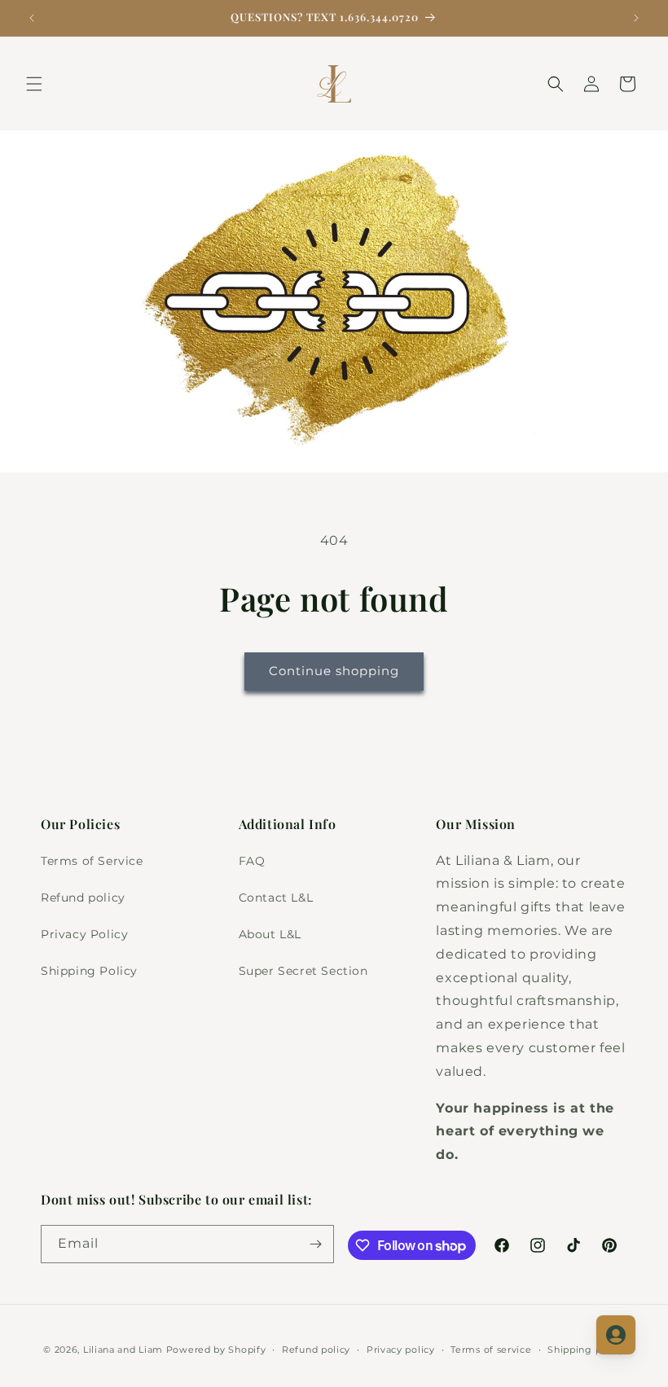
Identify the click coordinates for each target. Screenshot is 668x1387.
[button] (34, 84)
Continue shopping (334, 670)
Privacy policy (401, 1349)
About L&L (270, 934)
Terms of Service (92, 861)
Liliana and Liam (123, 1349)
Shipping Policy (89, 970)
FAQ (252, 861)
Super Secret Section (303, 970)
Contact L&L (276, 897)
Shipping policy (586, 1349)
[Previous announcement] (32, 18)
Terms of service (490, 1349)
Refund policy (83, 897)
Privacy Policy (84, 934)
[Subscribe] (315, 1244)
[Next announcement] (636, 18)
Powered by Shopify (216, 1349)
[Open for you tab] (615, 1334)
